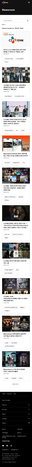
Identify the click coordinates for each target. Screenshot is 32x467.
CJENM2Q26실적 (9, 58)
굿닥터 (17, 270)
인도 (17, 130)
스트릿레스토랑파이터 (9, 346)
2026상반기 (7, 162)
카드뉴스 (6, 62)
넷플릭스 (6, 238)
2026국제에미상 (8, 96)
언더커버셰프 (14, 343)
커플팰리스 (22, 307)
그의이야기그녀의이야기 (17, 234)
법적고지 (19, 432)
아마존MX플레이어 (9, 270)
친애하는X (7, 200)
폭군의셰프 (21, 197)
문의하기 (4, 429)
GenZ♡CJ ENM (6, 400)
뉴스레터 (6, 343)
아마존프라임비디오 (9, 130)
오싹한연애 (13, 378)
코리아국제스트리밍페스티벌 (11, 307)
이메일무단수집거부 (21, 436)
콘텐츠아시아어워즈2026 (10, 197)
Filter (15, 393)
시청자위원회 (5, 432)
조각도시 (21, 378)
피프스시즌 (7, 234)
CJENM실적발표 (19, 58)
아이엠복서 (7, 311)
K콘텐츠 (23, 130)
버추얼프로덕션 (16, 162)
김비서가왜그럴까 (8, 273)
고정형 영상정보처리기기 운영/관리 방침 (8, 437)
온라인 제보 (19, 429)
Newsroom (9, 393)
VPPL (23, 162)
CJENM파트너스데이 (19, 96)
